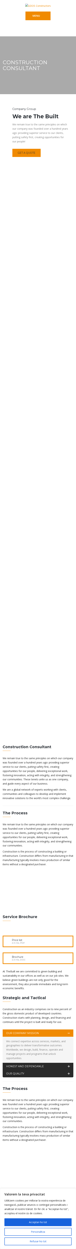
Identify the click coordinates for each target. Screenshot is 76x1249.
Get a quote (26, 152)
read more (17, 906)
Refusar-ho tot (38, 1241)
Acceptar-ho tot (38, 1222)
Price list (17, 940)
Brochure (17, 957)
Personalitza (38, 1231)
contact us (22, 1182)
